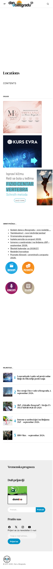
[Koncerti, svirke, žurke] (11, 287)
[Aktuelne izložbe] (28, 287)
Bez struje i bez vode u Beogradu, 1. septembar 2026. (34, 392)
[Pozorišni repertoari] (28, 267)
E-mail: (33, 530)
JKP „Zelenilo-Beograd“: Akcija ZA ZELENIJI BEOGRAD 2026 (34, 406)
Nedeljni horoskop (19, 251)
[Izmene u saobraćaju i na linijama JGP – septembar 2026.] (7, 420)
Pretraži (40, 510)
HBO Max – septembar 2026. (31, 435)
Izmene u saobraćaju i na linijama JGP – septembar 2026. (33, 421)
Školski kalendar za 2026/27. (24, 248)
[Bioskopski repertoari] (11, 267)
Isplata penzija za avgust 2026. (25, 239)
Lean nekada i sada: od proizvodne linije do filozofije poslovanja (34, 377)
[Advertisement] (26, 41)
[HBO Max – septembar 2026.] (7, 435)
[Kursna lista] (22, 117)
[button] (4, 3)
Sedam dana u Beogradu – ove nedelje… (30, 230)
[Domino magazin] (17, 499)
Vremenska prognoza (21, 236)
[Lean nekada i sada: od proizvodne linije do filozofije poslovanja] (7, 377)
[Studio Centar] (17, 490)
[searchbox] (22, 509)
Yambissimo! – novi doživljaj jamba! (28, 233)
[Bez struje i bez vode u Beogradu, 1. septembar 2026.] (7, 392)
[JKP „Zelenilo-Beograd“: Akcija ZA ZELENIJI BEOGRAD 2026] (7, 406)
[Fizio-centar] (28, 187)
